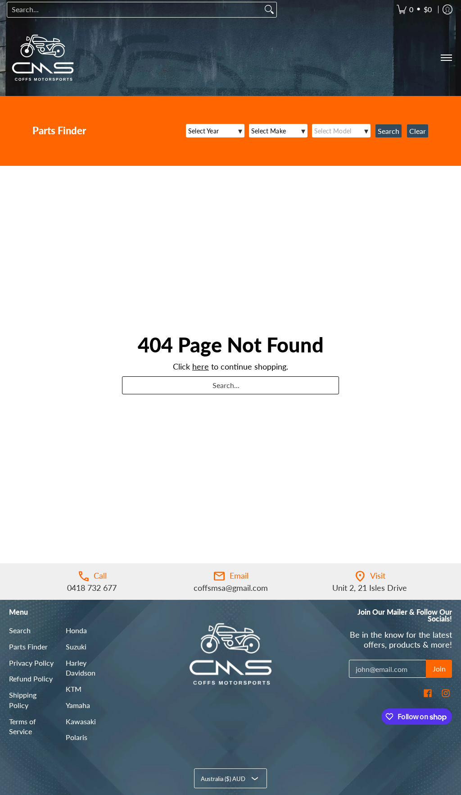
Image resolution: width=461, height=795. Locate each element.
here (200, 366)
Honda (76, 630)
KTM (73, 689)
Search (20, 630)
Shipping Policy (22, 699)
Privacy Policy (31, 662)
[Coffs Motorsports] (43, 57)
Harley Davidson (80, 667)
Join (439, 668)
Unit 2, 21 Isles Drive (369, 588)
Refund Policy (31, 678)
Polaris (76, 737)
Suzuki (76, 646)
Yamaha (78, 705)
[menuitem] (414, 9)
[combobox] (134, 9)
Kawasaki (81, 721)
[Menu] (446, 57)
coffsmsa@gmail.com (231, 588)
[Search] (269, 9)
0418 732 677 (92, 588)
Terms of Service (22, 726)
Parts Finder (28, 646)
